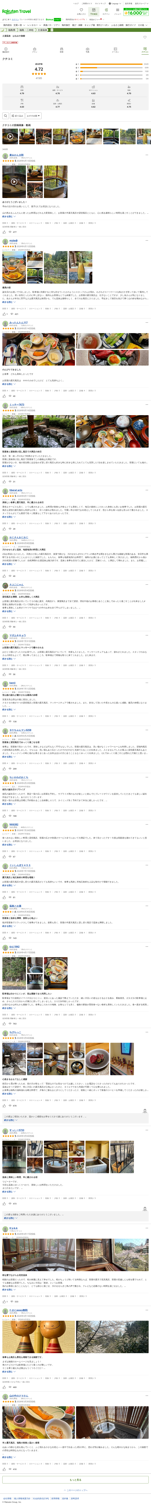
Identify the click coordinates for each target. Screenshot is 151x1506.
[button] (10, 136)
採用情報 (55, 1498)
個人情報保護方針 (22, 1498)
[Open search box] (5, 116)
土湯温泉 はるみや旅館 (13, 35)
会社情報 (7, 1498)
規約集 (65, 1498)
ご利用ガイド (87, 4)
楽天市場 (128, 4)
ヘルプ (76, 4)
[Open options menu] (147, 155)
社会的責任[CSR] (41, 1498)
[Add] (145, 37)
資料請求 (75, 1498)
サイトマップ (100, 4)
